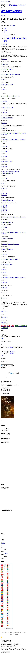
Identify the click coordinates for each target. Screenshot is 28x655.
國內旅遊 (12, 351)
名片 (5, 32)
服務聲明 (16, 634)
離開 (9, 652)
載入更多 (3, 358)
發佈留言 (3, 367)
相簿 (5, 28)
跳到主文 (3, 15)
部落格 (5, 30)
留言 (13, 347)
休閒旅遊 (12, 25)
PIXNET (7, 632)
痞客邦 (10, 347)
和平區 (11, 353)
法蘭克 (2, 338)
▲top (2, 355)
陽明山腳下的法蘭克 (11, 11)
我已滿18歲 (3, 652)
